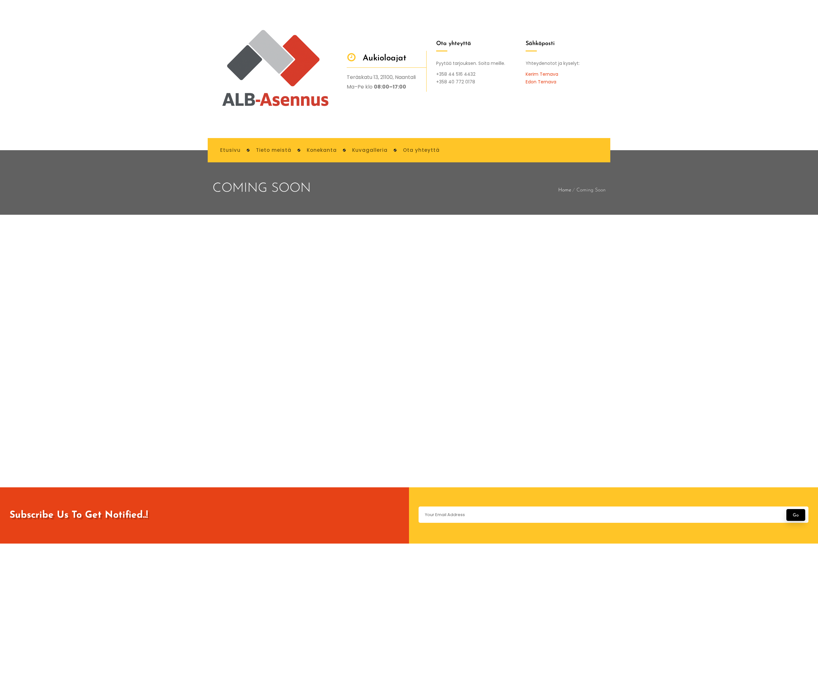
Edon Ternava (541, 82)
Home (564, 190)
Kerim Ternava (542, 74)
